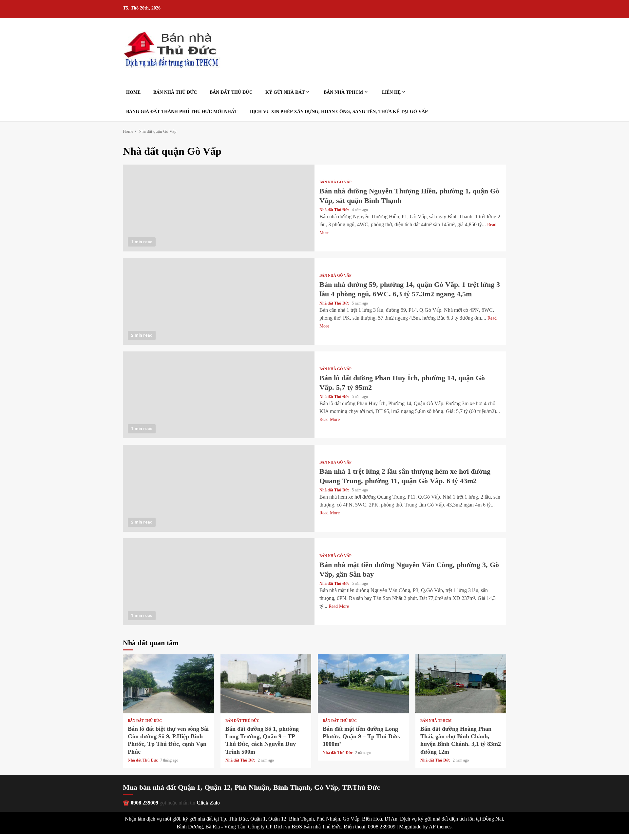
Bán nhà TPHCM (343, 92)
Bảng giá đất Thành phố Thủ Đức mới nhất (181, 111)
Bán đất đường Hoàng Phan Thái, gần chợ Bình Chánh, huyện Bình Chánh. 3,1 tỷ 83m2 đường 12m (460, 683)
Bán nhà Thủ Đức (175, 92)
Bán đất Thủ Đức (231, 92)
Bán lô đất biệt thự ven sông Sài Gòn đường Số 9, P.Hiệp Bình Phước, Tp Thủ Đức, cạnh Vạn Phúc (168, 683)
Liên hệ (391, 92)
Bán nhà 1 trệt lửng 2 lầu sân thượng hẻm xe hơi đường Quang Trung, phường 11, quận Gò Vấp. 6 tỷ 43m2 (218, 488)
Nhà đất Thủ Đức (334, 210)
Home (133, 92)
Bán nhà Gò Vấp (335, 182)
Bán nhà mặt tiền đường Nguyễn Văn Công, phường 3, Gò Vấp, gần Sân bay (218, 581)
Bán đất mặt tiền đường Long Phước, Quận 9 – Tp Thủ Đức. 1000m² (363, 683)
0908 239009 (144, 802)
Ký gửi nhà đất (285, 92)
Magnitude (410, 826)
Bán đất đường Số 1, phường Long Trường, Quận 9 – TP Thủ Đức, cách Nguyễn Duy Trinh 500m (266, 683)
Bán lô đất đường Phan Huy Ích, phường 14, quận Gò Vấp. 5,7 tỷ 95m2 (218, 394)
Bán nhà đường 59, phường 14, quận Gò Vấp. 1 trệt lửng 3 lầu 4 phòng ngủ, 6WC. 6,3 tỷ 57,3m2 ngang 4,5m (218, 301)
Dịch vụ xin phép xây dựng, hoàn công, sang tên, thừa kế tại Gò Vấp (339, 111)
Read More (329, 419)
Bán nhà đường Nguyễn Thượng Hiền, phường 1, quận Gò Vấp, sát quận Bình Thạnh (218, 208)
